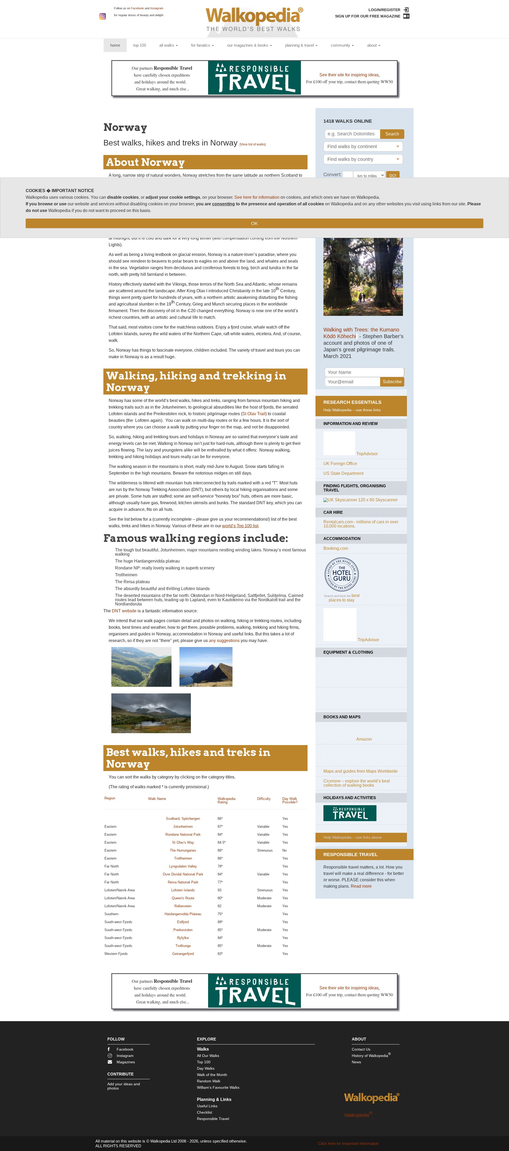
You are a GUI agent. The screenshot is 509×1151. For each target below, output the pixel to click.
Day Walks (205, 1068)
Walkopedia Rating (226, 800)
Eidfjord (183, 922)
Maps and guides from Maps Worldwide (360, 771)
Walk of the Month (212, 1075)
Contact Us (361, 1049)
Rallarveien (182, 906)
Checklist (204, 1112)
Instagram (156, 8)
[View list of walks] (253, 144)
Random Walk (208, 1081)
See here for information (256, 197)
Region (109, 798)
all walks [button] (167, 45)
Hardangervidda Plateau (183, 914)
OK (254, 223)
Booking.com (335, 548)
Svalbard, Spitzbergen (183, 819)
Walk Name (157, 798)
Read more (361, 886)
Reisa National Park (183, 882)
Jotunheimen (183, 827)
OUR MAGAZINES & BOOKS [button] (248, 45)
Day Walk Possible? (289, 800)
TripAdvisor (367, 453)
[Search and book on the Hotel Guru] (341, 591)
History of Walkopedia (371, 1055)
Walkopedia (358, 1115)
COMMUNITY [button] (341, 45)
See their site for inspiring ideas (349, 75)
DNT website (124, 611)
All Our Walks (208, 1055)
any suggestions (224, 640)
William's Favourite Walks (218, 1087)
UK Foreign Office (340, 463)
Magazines (126, 1062)
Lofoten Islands (183, 890)
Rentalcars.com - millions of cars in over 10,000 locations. (360, 524)
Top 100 (203, 1062)
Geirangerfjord (183, 954)
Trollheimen (183, 858)
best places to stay (344, 597)
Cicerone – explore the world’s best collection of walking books (356, 783)
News (356, 1062)
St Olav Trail (253, 413)
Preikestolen (182, 930)
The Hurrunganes (183, 850)
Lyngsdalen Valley (183, 866)
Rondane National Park (183, 834)
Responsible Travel (213, 1119)
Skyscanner (386, 500)
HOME (118, 45)
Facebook (137, 8)
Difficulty (264, 798)
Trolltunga (183, 946)
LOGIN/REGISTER (384, 10)
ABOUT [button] (372, 45)
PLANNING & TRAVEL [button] (300, 45)
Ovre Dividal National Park (183, 874)
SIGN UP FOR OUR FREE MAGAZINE (367, 16)
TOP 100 (139, 45)
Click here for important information (348, 1143)
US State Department (343, 473)
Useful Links (207, 1106)
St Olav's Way (183, 842)
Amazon (364, 739)
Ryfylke (183, 938)
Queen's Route (183, 898)
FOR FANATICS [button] (201, 45)
